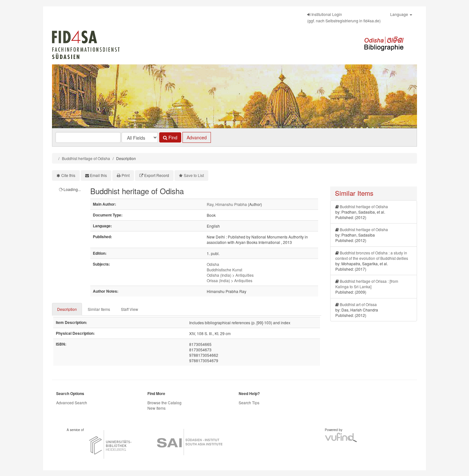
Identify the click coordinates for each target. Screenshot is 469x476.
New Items (156, 408)
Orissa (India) (218, 280)
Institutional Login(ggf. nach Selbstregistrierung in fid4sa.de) (344, 17)
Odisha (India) (219, 275)
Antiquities (244, 275)
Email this (98, 175)
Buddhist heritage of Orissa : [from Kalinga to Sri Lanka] (366, 283)
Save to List (194, 175)
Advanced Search (71, 402)
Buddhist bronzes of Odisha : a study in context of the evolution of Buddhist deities (371, 255)
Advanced (197, 137)
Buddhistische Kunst (224, 269)
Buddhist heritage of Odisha (86, 158)
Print (126, 175)
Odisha (213, 264)
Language (399, 14)
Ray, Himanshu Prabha (227, 204)
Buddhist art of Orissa (358, 304)
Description (67, 309)
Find (172, 137)
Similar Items (99, 309)
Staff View (129, 309)
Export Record (156, 175)
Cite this (68, 175)
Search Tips (249, 402)
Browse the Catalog (164, 402)
